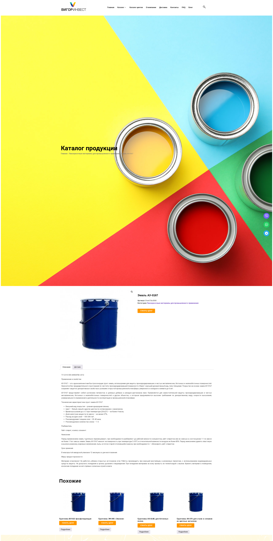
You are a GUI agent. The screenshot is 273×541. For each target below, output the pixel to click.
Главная (110, 7)
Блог (191, 7)
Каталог (120, 7)
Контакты (174, 7)
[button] (132, 292)
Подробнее (65, 529)
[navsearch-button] (204, 7)
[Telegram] (266, 233)
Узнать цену (146, 311)
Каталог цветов (136, 7)
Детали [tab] (77, 367)
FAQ (183, 7)
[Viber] (266, 216)
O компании (151, 7)
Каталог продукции (89, 148)
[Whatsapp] (266, 225)
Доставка (163, 7)
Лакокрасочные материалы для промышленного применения (95, 154)
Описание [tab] (66, 367)
